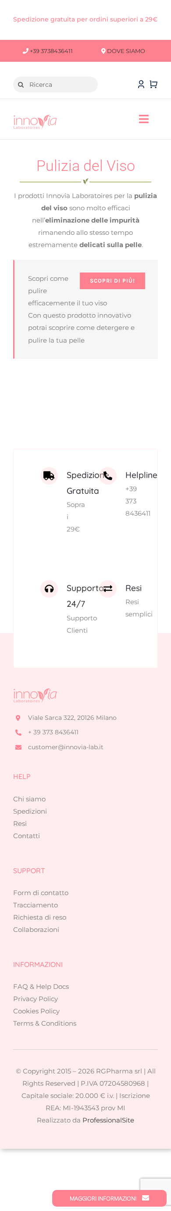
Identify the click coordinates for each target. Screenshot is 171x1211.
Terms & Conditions (44, 1023)
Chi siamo (29, 799)
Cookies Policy (36, 1011)
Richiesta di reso (39, 917)
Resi (20, 823)
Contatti (26, 836)
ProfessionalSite (108, 1120)
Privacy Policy (35, 999)
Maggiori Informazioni (104, 1198)
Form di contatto (40, 893)
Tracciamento (35, 905)
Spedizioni (30, 811)
